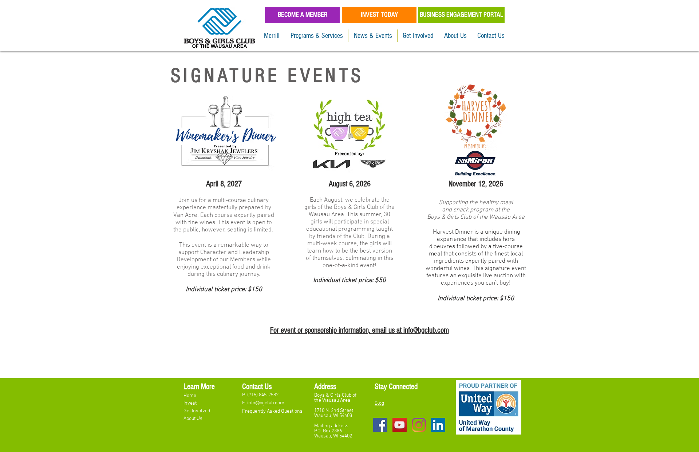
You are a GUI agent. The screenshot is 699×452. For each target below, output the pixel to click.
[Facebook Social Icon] (380, 425)
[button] (316, 35)
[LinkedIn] (438, 425)
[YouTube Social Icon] (399, 425)
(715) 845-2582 (263, 395)
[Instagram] (419, 425)
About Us (192, 419)
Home (190, 396)
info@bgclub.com (265, 403)
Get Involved (197, 411)
